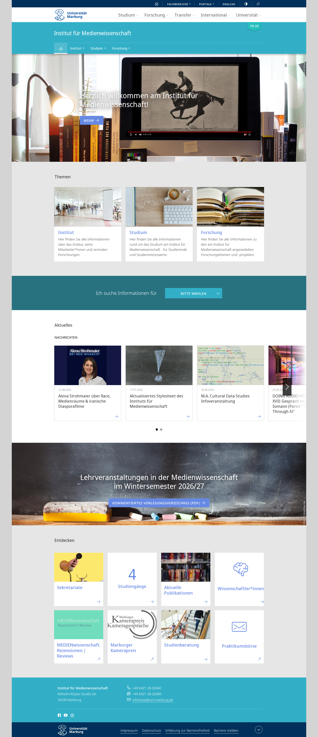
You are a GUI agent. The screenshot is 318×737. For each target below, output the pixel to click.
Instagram (72, 716)
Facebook (59, 716)
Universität (247, 15)
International (214, 15)
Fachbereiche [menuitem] (177, 4)
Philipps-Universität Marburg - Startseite (77, 13)
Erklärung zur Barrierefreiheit (187, 730)
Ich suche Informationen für (126, 293)
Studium (126, 15)
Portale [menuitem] (205, 4)
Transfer (182, 15)
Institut (76, 48)
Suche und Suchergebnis (258, 3)
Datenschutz (151, 730)
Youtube (65, 716)
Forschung (154, 15)
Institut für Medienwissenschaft (60, 48)
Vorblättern (287, 387)
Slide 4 (161, 429)
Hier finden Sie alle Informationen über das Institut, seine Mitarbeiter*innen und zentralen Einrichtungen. (83, 243)
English (229, 4)
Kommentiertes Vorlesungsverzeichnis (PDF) (156, 503)
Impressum (129, 730)
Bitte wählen (185, 292)
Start (157, 3)
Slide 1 (157, 429)
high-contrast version (246, 3)
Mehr (89, 120)
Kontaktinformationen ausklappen (258, 729)
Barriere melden (226, 730)
